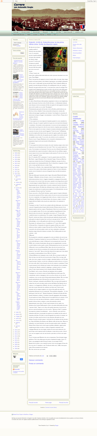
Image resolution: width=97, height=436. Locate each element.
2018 (16, 169)
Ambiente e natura (79, 32)
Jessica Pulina (77, 172)
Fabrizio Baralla (76, 200)
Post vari (42, 34)
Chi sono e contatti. (25, 32)
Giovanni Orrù (77, 181)
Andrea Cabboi (77, 169)
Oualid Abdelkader (77, 118)
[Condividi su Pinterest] (55, 356)
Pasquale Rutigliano (76, 155)
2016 (16, 173)
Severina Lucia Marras (78, 192)
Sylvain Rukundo (77, 187)
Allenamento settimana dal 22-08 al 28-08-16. (18, 222)
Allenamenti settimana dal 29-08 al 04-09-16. (18, 204)
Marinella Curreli (77, 173)
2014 (16, 331)
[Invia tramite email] (50, 356)
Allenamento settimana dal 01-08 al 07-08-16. (18, 286)
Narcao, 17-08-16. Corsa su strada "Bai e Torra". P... (18, 233)
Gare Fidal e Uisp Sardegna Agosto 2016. (18, 296)
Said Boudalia (77, 191)
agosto (18, 187)
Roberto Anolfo (77, 186)
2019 (16, 167)
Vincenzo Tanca (77, 165)
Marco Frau (76, 188)
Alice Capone (77, 168)
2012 (16, 336)
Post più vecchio (63, 402)
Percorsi (49, 34)
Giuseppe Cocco (77, 195)
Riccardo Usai (76, 196)
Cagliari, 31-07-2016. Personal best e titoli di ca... (18, 305)
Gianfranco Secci (77, 178)
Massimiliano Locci (77, 189)
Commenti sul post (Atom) (51, 407)
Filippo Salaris (80, 143)
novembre (18, 179)
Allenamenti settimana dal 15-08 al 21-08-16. (18, 244)
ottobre (18, 182)
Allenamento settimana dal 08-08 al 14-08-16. (18, 276)
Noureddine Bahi (77, 183)
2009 (16, 342)
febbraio (18, 322)
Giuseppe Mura (78, 130)
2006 (16, 348)
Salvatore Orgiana (77, 174)
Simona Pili (80, 149)
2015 (16, 329)
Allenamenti (45, 32)
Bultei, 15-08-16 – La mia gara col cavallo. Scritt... (18, 213)
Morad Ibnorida (78, 140)
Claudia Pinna (78, 125)
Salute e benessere (68, 32)
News (52, 32)
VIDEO (28, 34)
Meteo (74, 55)
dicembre (18, 175)
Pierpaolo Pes (77, 208)
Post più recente (33, 402)
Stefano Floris (77, 136)
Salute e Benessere (77, 48)
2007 (16, 346)
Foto (55, 34)
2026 (16, 153)
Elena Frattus (80, 141)
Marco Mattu (77, 138)
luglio (17, 312)
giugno (18, 314)
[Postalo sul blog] (51, 356)
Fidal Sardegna (76, 57)
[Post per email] (47, 355)
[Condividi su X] (53, 356)
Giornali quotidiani (77, 53)
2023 (16, 159)
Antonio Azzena (77, 177)
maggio (18, 316)
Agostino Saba (77, 166)
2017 (16, 171)
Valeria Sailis (77, 158)
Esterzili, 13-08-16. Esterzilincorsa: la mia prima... (18, 254)
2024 (16, 157)
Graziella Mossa (78, 147)
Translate (18, 45)
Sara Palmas (76, 175)
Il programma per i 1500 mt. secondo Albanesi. (18, 62)
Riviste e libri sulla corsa (18, 34)
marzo (17, 320)
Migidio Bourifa (80, 206)
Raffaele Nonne (77, 184)
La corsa (35, 34)
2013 (16, 334)
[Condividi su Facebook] (54, 356)
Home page (15, 32)
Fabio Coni (80, 199)
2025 (16, 155)
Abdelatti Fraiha (78, 160)
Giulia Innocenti (77, 182)
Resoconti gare (36, 32)
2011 (16, 338)
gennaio (18, 326)
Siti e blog (58, 32)
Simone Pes (77, 153)
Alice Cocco (78, 193)
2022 (16, 161)
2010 (16, 340)
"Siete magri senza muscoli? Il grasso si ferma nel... (18, 194)
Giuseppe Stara (77, 179)
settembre (18, 184)
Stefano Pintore (81, 211)
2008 (16, 344)
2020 (16, 165)
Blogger (56, 425)
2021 (16, 163)
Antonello (17, 369)
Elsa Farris (80, 132)
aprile (17, 318)
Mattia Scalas (77, 170)
